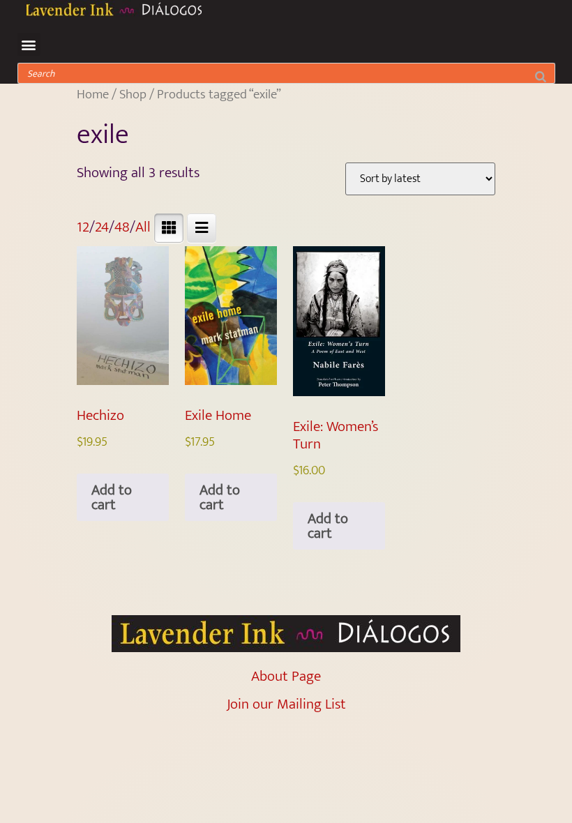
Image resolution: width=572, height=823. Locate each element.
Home (93, 94)
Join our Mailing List (286, 704)
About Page (286, 676)
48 (122, 227)
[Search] (540, 73)
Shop (132, 94)
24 (102, 227)
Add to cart (111, 497)
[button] (28, 44)
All (143, 227)
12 (83, 227)
